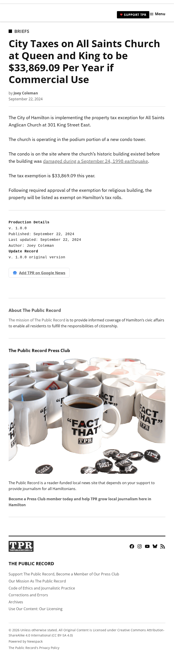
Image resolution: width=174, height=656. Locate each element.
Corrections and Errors (28, 594)
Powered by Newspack (26, 641)
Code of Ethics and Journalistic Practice (42, 588)
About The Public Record (35, 310)
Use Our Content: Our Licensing (36, 608)
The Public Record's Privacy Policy (34, 648)
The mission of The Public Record (37, 320)
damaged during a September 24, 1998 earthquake (95, 161)
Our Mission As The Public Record (37, 581)
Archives (16, 601)
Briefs (21, 31)
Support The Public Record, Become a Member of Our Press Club (64, 574)
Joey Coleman (26, 93)
